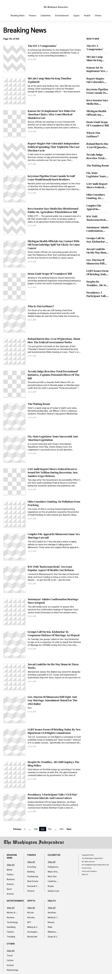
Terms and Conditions (89, 871)
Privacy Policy (86, 868)
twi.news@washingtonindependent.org (95, 865)
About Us (85, 874)
